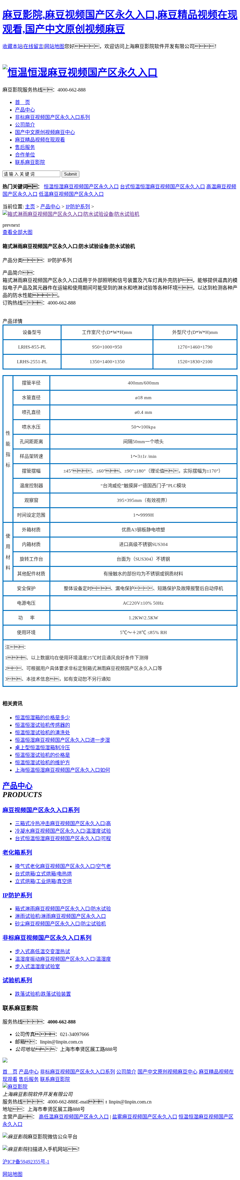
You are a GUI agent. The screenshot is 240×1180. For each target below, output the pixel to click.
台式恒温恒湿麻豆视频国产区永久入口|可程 (63, 838)
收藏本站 (12, 46)
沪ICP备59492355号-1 (25, 1161)
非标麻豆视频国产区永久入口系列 (47, 938)
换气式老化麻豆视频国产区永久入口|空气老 (63, 866)
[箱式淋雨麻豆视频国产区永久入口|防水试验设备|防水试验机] (70, 214)
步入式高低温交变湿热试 (42, 951)
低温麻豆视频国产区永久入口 (71, 194)
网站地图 (54, 46)
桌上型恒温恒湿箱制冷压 (42, 747)
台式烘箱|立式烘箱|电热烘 (43, 873)
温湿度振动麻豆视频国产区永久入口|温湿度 (63, 959)
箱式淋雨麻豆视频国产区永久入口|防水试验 (63, 908)
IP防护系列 (78, 206)
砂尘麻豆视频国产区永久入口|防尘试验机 (60, 923)
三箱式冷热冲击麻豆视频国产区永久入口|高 (63, 823)
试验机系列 (17, 980)
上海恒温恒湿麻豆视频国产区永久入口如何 (62, 770)
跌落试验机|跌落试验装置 (43, 994)
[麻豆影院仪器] (15, 1086)
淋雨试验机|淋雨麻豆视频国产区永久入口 (60, 916)
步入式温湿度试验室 (37, 966)
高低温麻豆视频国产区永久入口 (74, 1116)
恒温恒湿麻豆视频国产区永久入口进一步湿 (62, 740)
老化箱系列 (17, 852)
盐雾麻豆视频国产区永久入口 (144, 1116)
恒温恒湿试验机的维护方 (42, 762)
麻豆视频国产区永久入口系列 (41, 810)
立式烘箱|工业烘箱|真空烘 (43, 881)
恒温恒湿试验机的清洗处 (42, 732)
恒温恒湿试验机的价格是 (42, 755)
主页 (30, 206)
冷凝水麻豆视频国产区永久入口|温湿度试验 (63, 831)
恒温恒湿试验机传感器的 (42, 725)
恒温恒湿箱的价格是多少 (42, 717)
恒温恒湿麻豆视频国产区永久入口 (81, 186)
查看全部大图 (17, 232)
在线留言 (33, 46)
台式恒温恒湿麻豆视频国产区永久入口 (162, 186)
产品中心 (50, 206)
